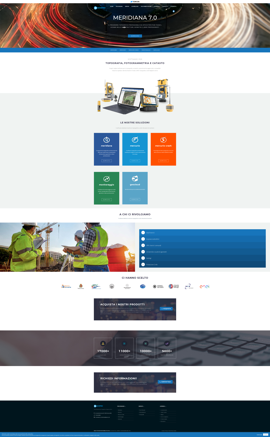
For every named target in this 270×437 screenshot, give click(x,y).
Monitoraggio (146, 50)
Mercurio (123, 50)
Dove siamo (163, 421)
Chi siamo (157, 6)
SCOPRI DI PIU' (106, 160)
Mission (162, 414)
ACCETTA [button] (265, 434)
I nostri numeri (164, 412)
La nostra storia (164, 410)
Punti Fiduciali (142, 410)
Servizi (127, 6)
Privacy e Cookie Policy (169, 430)
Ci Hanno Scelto (164, 419)
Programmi (119, 6)
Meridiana (113, 50)
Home (111, 6)
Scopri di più (259, 434)
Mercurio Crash (134, 50)
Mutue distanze (142, 412)
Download (135, 6)
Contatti (165, 6)
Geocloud (156, 50)
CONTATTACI (165, 382)
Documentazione (146, 6)
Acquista (173, 6)
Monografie (141, 414)
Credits (175, 430)
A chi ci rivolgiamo (164, 416)
